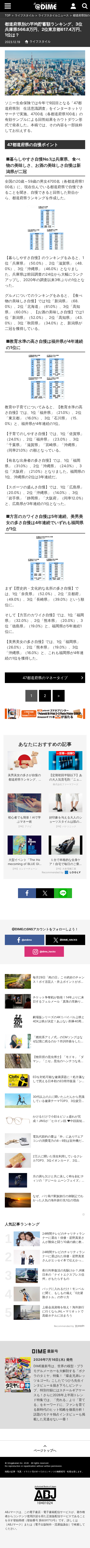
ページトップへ (45, 1450)
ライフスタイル (24, 15)
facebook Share (27, 893)
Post (45, 893)
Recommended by (53, 872)
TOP (8, 15)
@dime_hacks (48, 951)
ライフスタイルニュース (53, 15)
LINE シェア (63, 893)
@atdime (27, 939)
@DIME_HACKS (68, 939)
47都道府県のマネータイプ (45, 677)
